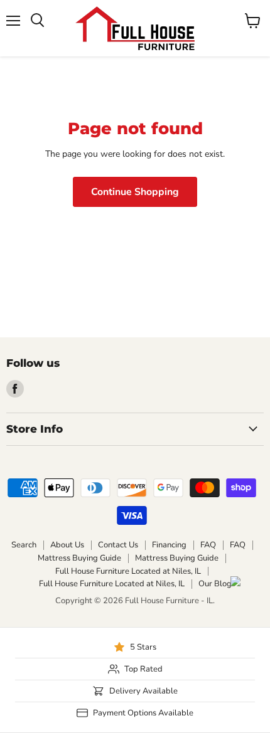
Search (23, 545)
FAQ (208, 545)
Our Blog (215, 583)
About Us (67, 545)
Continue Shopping (135, 192)
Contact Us (118, 545)
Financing (169, 545)
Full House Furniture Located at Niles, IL (128, 571)
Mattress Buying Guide (79, 558)
